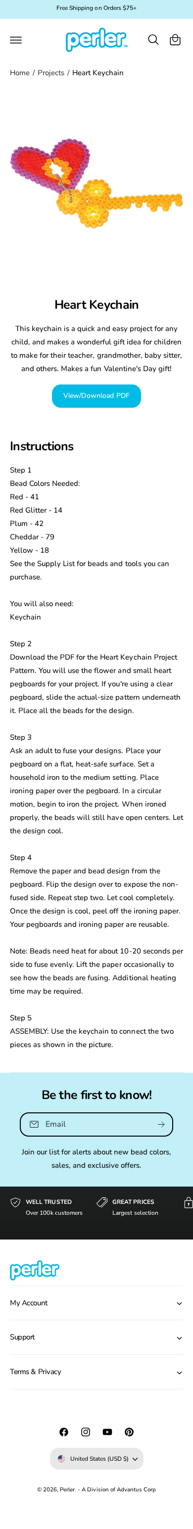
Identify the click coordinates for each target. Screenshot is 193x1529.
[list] (96, 1213)
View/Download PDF (96, 395)
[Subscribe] (161, 1124)
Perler (67, 1489)
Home (20, 73)
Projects (51, 73)
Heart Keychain (98, 73)
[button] (16, 39)
